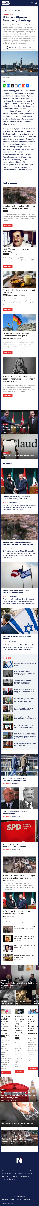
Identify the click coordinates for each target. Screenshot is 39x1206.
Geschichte (6, 254)
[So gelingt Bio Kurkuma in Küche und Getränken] (19, 279)
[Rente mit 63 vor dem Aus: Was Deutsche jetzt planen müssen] (19, 765)
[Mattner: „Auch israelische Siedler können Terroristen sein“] (8, 717)
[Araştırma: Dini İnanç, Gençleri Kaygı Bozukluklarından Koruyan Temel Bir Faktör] (19, 1011)
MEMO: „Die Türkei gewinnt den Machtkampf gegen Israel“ (16, 498)
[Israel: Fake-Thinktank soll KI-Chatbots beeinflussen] (19, 575)
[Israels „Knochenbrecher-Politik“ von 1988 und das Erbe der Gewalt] (19, 195)
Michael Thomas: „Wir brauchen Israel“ (17, 637)
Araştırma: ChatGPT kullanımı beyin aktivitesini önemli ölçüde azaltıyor (6, 1024)
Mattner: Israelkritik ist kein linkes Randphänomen (23, 709)
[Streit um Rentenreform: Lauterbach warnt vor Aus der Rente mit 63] (19, 831)
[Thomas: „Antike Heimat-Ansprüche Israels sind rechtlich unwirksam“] (8, 682)
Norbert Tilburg (12, 295)
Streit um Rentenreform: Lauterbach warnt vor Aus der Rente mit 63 (17, 846)
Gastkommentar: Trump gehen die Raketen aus (25, 744)
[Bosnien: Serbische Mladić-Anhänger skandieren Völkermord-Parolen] (19, 865)
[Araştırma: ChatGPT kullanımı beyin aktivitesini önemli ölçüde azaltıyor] (6, 1011)
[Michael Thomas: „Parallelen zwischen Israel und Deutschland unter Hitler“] (8, 700)
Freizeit (5, 295)
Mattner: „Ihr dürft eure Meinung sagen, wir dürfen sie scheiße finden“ (19, 377)
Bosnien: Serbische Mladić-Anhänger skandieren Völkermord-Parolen (19, 876)
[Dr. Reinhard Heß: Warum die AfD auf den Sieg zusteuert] (8, 726)
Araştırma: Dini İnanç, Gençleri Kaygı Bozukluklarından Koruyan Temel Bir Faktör (19, 1026)
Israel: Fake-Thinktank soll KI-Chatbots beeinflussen (16, 592)
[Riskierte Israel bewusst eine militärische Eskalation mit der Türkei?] (8, 691)
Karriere (3, 1121)
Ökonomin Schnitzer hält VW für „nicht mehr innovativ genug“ (17, 334)
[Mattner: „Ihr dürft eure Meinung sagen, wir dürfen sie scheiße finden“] (19, 365)
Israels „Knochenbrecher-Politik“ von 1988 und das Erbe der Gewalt (19, 207)
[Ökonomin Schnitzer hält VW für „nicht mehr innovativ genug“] (19, 322)
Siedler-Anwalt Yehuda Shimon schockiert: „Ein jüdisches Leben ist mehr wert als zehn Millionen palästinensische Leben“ (25, 735)
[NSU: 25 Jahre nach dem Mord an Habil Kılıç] (19, 238)
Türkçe (3, 1035)
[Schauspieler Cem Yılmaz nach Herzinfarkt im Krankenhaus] (8, 938)
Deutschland (7, 783)
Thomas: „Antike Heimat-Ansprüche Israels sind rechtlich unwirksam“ (23, 682)
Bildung (3, 1089)
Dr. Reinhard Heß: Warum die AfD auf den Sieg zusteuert (24, 726)
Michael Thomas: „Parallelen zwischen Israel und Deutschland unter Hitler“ (24, 700)
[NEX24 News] (19, 1160)
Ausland (5, 211)
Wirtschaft (5, 338)
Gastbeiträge (6, 381)
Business (5, 453)
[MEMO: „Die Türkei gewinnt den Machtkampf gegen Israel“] (19, 481)
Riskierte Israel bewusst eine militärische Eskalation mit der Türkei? (24, 691)
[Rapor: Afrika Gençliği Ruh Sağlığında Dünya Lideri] (33, 1011)
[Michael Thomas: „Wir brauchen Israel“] (19, 621)
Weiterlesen (7, 225)
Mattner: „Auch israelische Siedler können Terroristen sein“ (25, 718)
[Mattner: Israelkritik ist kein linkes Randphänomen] (8, 708)
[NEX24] (7, 47)
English (5, 424)
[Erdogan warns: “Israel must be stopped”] (19, 422)
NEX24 (14, 47)
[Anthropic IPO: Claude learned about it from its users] (19, 446)
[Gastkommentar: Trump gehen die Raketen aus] (8, 744)
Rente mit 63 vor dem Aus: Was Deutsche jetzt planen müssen (14, 780)
